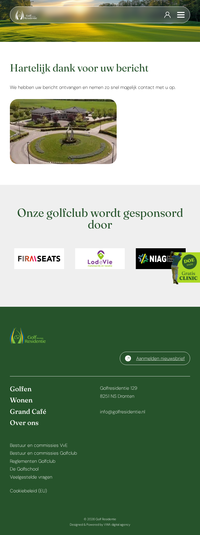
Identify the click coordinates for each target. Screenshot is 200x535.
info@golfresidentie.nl (122, 412)
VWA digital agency (117, 525)
